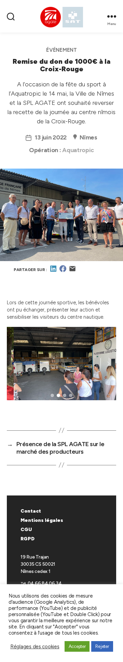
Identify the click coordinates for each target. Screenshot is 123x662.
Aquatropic (78, 150)
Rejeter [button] (102, 646)
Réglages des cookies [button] (34, 646)
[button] (14, 363)
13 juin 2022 (51, 137)
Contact (30, 511)
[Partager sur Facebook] (63, 271)
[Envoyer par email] (72, 271)
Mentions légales (41, 520)
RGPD (27, 539)
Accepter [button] (77, 646)
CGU (26, 529)
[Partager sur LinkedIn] (53, 271)
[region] (61, 370)
